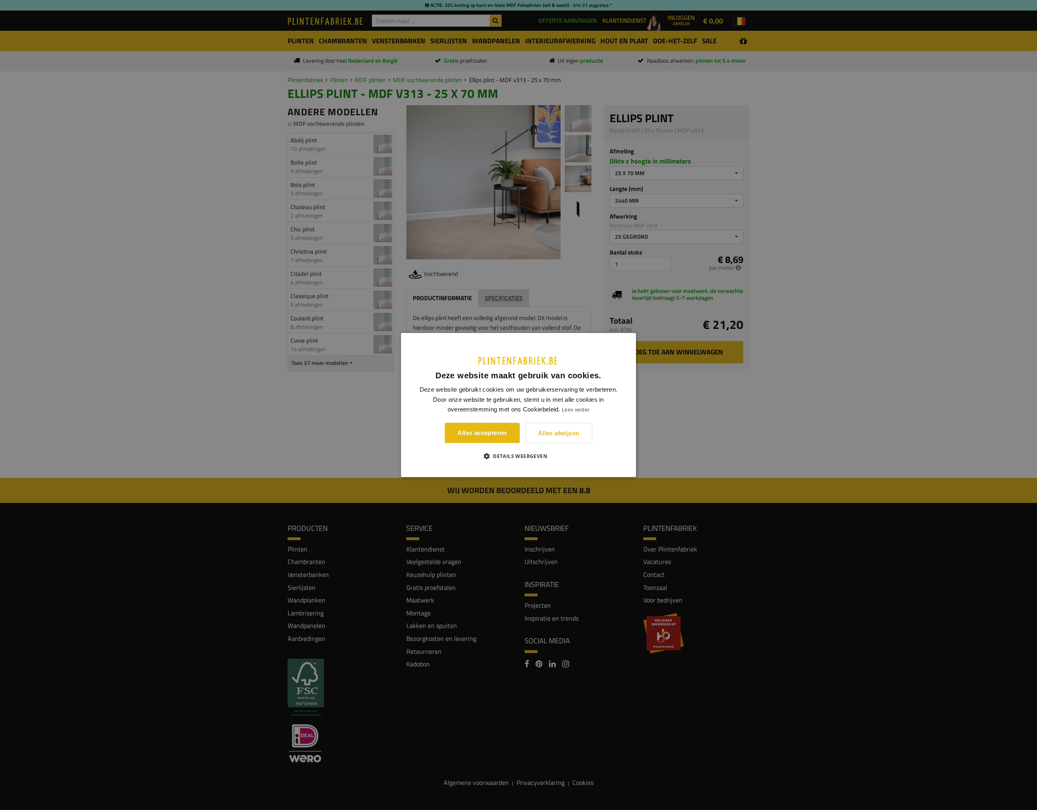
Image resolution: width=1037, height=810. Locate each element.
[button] (518, 456)
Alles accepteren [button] (482, 432)
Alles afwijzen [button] (559, 433)
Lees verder (575, 410)
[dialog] (518, 405)
